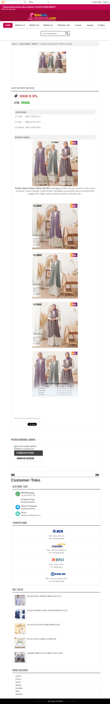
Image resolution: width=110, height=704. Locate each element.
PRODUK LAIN (64, 25)
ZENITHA (19, 694)
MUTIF (17, 682)
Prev (13, 475)
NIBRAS (35, 44)
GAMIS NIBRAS (25, 44)
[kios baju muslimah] (42, 17)
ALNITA (18, 676)
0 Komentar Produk (25, 452)
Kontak (78, 25)
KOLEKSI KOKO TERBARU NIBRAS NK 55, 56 (44, 596)
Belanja (90, 25)
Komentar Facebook (25, 458)
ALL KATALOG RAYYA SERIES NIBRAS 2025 (43, 624)
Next (97, 475)
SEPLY (17, 691)
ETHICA (18, 679)
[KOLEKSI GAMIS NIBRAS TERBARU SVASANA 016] (28, 447)
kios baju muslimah (55, 701)
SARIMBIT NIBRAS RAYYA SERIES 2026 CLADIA (45, 653)
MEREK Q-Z (48, 25)
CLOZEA (101, 25)
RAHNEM (18, 688)
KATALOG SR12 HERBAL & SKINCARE (41, 639)
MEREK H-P (34, 25)
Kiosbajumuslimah (28, 502)
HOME (7, 25)
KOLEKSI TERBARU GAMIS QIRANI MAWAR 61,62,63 (47, 610)
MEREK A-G (20, 25)
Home (14, 44)
